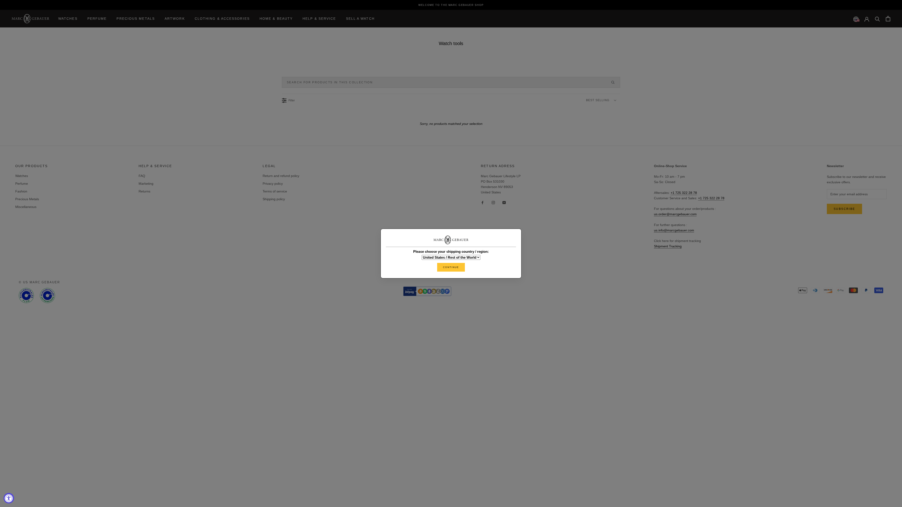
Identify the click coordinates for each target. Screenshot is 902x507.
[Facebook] (482, 202)
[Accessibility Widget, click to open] (9, 498)
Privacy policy (273, 183)
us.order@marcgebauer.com (675, 214)
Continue (451, 267)
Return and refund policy (281, 176)
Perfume (97, 18)
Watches (68, 18)
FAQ (142, 176)
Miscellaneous (25, 207)
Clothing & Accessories (222, 18)
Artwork (175, 18)
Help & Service (319, 18)
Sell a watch (360, 18)
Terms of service (275, 191)
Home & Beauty (276, 18)
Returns (144, 191)
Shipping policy (274, 199)
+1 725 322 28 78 (684, 193)
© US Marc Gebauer (39, 282)
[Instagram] (493, 202)
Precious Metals (136, 18)
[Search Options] (615, 82)
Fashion (21, 191)
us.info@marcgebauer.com (674, 230)
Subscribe (844, 209)
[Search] (877, 18)
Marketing (146, 183)
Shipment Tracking (668, 246)
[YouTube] (504, 202)
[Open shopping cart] (888, 18)
